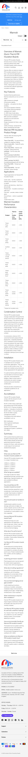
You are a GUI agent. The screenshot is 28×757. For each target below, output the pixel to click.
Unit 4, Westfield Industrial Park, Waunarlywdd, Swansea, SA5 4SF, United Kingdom (13, 694)
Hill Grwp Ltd (5, 679)
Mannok (7, 27)
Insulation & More (8, 753)
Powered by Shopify (16, 753)
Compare (20, 36)
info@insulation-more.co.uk (13, 690)
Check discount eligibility (14, 23)
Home (2, 27)
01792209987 (10, 687)
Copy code (18, 20)
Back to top (14, 653)
